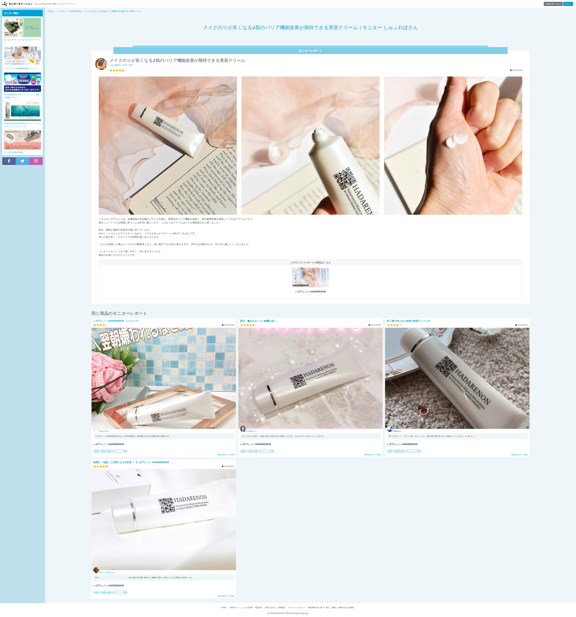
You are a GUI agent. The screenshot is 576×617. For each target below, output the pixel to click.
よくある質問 (247, 607)
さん (104, 431)
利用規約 (281, 607)
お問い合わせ (270, 607)
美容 (97, 451)
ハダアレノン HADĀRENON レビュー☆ (116, 320)
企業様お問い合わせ (553, 4)
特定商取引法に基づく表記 (318, 607)
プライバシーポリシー (296, 607)
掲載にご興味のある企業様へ (343, 607)
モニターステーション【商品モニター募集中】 (17, 3)
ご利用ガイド (234, 607)
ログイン (568, 4)
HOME (223, 607)
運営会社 (258, 607)
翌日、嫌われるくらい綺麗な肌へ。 (259, 320)
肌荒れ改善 (106, 451)
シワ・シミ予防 (120, 451)
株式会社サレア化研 (226, 454)
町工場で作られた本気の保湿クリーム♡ (408, 320)
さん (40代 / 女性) (121, 65)
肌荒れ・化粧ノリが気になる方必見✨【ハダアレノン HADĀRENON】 (131, 462)
